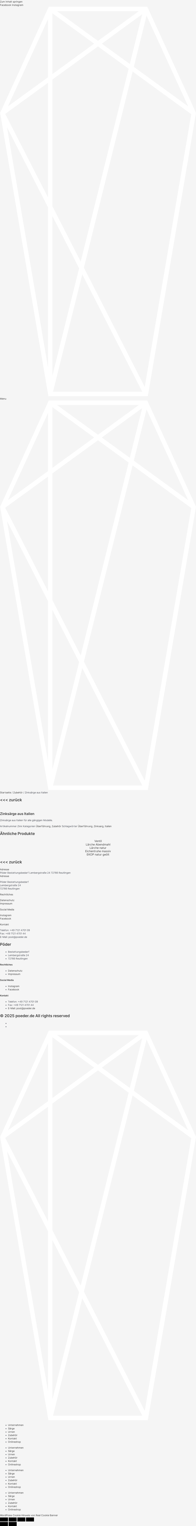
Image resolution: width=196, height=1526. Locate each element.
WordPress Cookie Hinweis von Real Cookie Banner (29, 1515)
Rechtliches (6, 894)
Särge (11, 1428)
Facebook (5, 918)
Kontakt (4, 924)
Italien (108, 826)
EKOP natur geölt (98, 854)
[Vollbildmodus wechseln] (13, 1519)
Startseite (5, 792)
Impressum (6, 903)
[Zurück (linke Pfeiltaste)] (4, 1524)
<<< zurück (11, 800)
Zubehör (18, 792)
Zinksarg (98, 826)
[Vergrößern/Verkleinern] (4, 1519)
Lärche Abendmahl (98, 844)
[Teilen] (21, 1519)
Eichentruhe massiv (98, 851)
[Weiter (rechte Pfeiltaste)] (13, 1524)
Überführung (43, 826)
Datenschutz (7, 900)
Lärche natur (98, 847)
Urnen (11, 1431)
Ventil (98, 841)
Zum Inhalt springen (11, 1)
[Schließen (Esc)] (30, 1519)
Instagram (5, 915)
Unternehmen (16, 1425)
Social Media (7, 909)
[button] (98, 869)
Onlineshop (14, 1441)
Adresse (4, 869)
